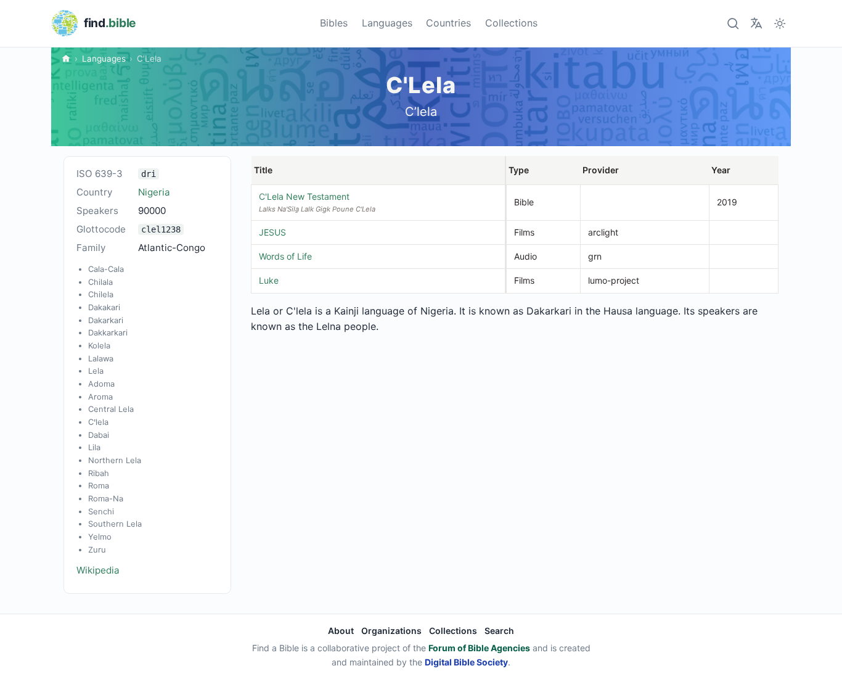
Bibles (334, 23)
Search (499, 630)
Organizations (391, 630)
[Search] (732, 23)
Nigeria (154, 192)
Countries (448, 23)
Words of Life (285, 256)
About (341, 630)
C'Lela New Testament (304, 196)
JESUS (272, 232)
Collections (511, 23)
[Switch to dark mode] (780, 23)
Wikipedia (98, 570)
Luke (269, 280)
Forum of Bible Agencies (479, 648)
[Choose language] (756, 23)
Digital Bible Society (466, 662)
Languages (387, 23)
